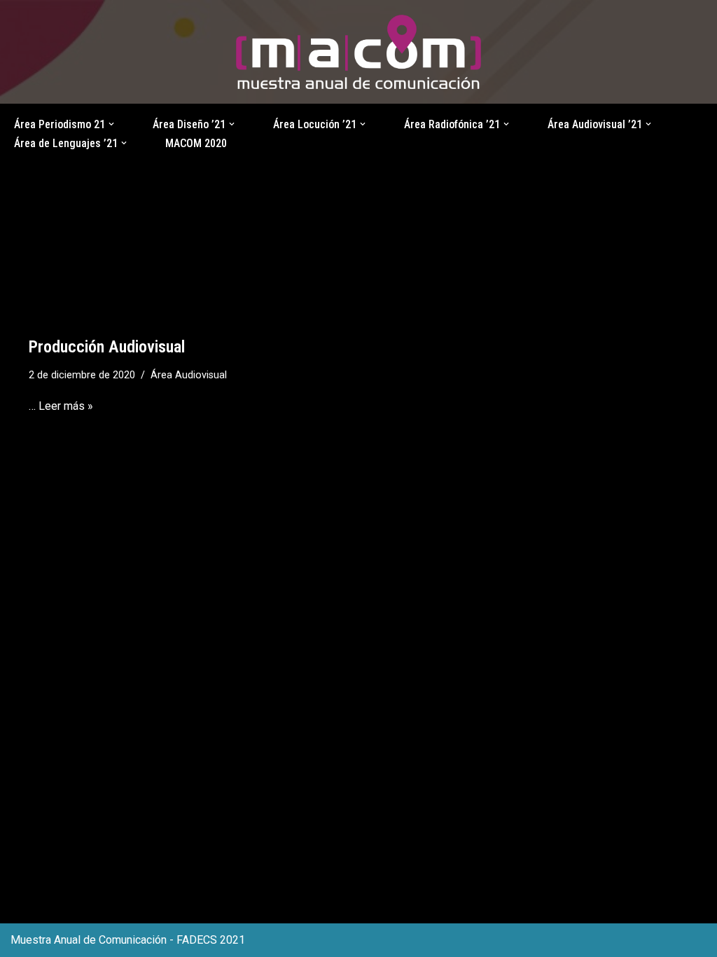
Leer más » (66, 406)
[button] (111, 124)
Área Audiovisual (189, 375)
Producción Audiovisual (107, 347)
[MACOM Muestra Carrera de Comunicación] (358, 52)
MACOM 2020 (196, 143)
